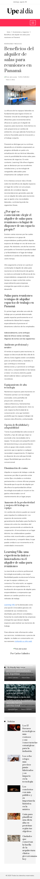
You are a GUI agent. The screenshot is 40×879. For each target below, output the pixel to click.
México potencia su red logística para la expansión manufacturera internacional (19, 701)
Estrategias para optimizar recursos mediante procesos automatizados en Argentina (19, 669)
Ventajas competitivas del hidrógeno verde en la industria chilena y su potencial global (19, 689)
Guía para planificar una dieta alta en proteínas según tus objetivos (27, 823)
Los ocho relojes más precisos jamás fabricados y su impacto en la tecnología (27, 769)
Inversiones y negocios (13, 43)
